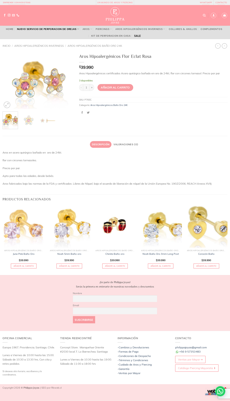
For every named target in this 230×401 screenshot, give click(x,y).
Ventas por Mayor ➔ (190, 359)
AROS (86, 29)
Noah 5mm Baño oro (69, 253)
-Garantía (123, 369)
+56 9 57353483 (190, 351)
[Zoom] (7, 105)
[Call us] (18, 15)
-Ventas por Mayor (129, 373)
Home (9, 29)
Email (76, 305)
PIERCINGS (102, 29)
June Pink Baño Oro (24, 253)
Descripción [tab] (101, 144)
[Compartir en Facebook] (82, 112)
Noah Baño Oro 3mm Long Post (161, 253)
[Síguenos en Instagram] (9, 15)
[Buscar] (204, 15)
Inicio (6, 45)
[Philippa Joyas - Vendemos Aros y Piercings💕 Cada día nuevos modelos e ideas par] (115, 15)
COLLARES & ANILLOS (183, 29)
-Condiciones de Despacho (134, 356)
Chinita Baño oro (114, 253)
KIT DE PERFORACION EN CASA (110, 35)
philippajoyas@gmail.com (191, 347)
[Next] (68, 80)
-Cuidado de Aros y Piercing (135, 364)
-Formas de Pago (128, 351)
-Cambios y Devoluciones (133, 347)
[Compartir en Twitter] (88, 112)
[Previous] (8, 80)
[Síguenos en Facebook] (4, 15)
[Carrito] (224, 15)
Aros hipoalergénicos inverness (39, 45)
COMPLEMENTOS (211, 29)
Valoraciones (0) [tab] (125, 144)
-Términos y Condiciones (133, 360)
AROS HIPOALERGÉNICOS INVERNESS (139, 29)
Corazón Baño (206, 253)
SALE (137, 35)
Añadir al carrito (115, 87)
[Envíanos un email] (13, 15)
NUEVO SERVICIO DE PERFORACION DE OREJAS (46, 29)
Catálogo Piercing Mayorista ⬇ (197, 368)
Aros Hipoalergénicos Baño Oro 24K (95, 45)
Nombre (77, 293)
